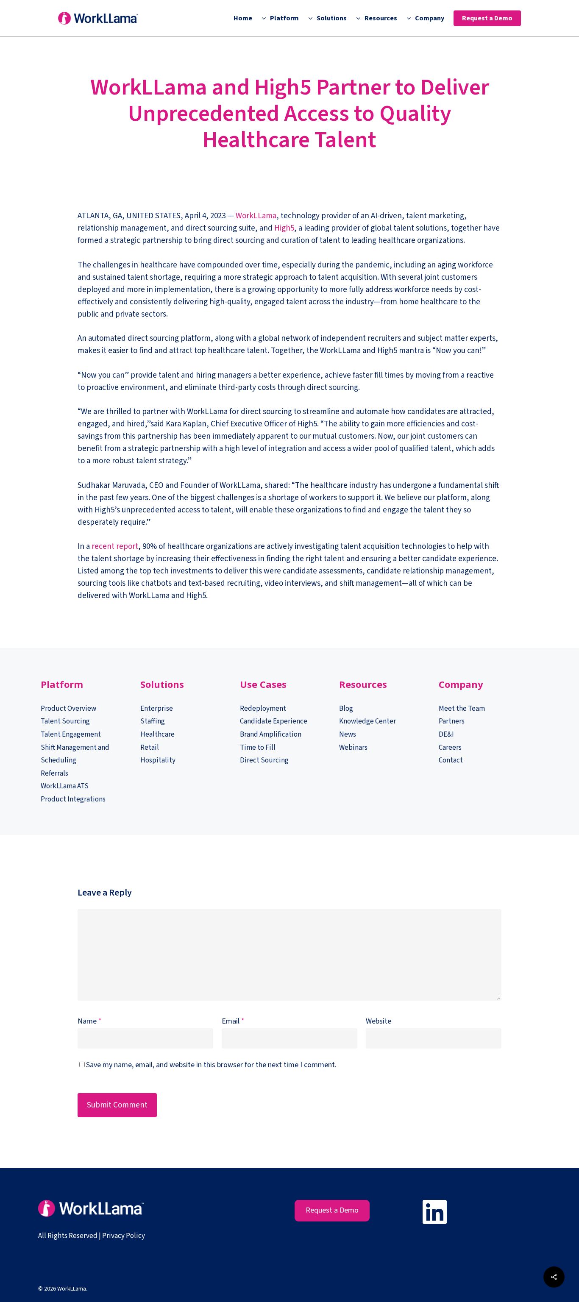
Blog (346, 709)
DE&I (447, 734)
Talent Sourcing (65, 721)
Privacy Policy (123, 1236)
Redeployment (263, 709)
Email (233, 1021)
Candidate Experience (273, 721)
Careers (450, 748)
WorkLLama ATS (65, 786)
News (347, 734)
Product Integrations (73, 799)
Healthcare (157, 734)
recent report (115, 546)
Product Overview (68, 709)
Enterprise (156, 709)
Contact (451, 760)
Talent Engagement (71, 734)
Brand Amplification (270, 734)
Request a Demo (332, 1210)
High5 (284, 228)
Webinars (353, 748)
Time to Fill (258, 748)
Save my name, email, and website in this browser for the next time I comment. (211, 1065)
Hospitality (157, 760)
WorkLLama (256, 216)
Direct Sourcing (264, 760)
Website (378, 1021)
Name (90, 1021)
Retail (149, 748)
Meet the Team (462, 709)
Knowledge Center (367, 721)
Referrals (54, 773)
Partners (452, 721)
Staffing (152, 721)
